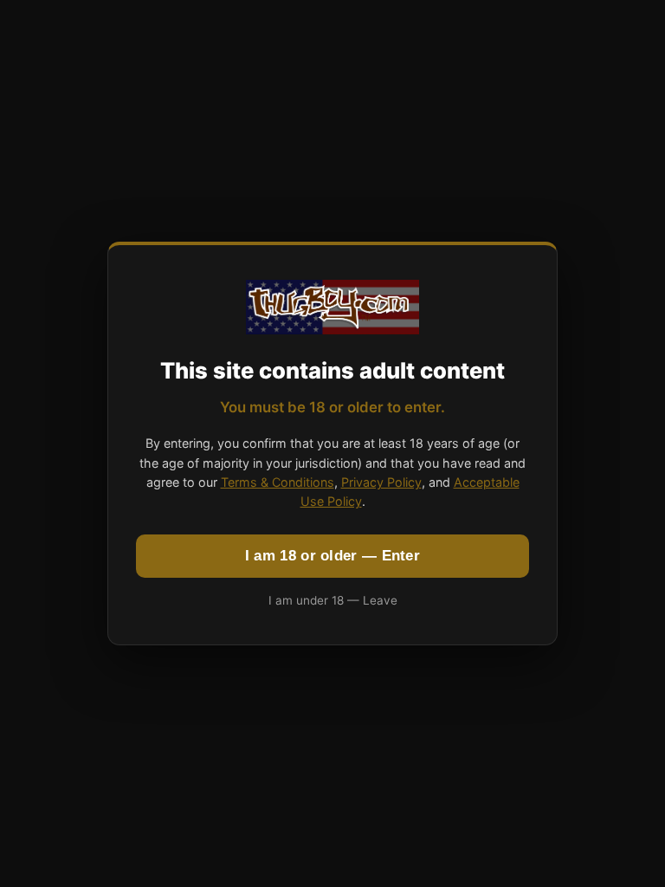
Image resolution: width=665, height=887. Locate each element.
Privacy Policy (381, 482)
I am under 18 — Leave (332, 600)
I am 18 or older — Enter (332, 555)
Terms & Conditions (277, 482)
